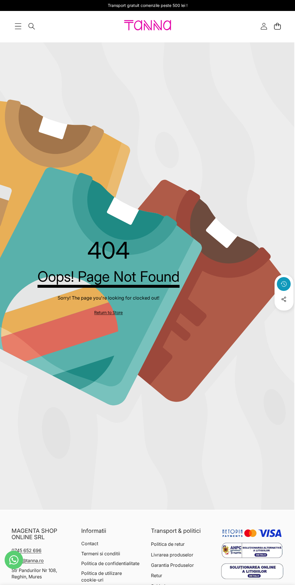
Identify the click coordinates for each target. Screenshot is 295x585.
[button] (277, 26)
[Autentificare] (263, 26)
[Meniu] (18, 26)
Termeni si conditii (100, 553)
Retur (156, 575)
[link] (108, 312)
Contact (89, 543)
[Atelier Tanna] (148, 26)
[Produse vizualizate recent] (284, 284)
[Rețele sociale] (284, 299)
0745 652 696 (26, 550)
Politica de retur (168, 544)
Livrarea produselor (172, 555)
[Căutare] (31, 26)
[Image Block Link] (252, 550)
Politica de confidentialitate (110, 563)
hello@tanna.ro (28, 560)
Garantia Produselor (172, 565)
